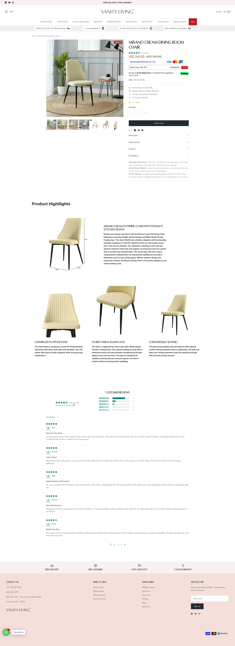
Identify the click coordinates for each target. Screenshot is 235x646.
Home (34, 36)
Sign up (197, 606)
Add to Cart (158, 123)
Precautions (133, 155)
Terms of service (99, 599)
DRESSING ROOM (114, 22)
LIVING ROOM (62, 22)
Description (133, 135)
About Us (145, 591)
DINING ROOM (46, 22)
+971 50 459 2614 (13, 587)
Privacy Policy (98, 587)
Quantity (132, 107)
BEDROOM (98, 22)
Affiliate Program (148, 587)
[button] (135, 53)
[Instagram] (13, 2)
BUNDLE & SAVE (180, 22)
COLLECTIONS (163, 22)
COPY (184, 68)
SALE (193, 22)
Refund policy (98, 591)
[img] (51, 424)
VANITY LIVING (17, 633)
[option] (84, 78)
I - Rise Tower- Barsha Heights (29, 597)
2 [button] (114, 544)
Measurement (134, 142)
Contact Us (146, 595)
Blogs (144, 602)
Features (132, 149)
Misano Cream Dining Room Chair (48, 36)
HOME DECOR (131, 22)
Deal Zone (146, 606)
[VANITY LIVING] (117, 12)
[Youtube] (9, 2)
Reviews (145, 599)
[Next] (120, 78)
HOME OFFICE (147, 22)
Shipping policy (99, 595)
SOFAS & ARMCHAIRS (80, 22)
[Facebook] (6, 2)
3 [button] (118, 544)
